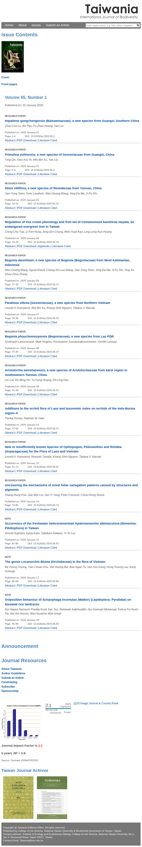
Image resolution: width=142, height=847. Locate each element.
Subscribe (8, 686)
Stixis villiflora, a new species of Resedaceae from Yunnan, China (53, 188)
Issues (36, 25)
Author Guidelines (13, 673)
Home (9, 25)
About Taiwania (11, 668)
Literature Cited (47, 140)
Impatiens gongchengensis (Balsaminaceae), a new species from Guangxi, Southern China (72, 121)
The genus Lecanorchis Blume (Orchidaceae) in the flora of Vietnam (55, 561)
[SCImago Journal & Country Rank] (96, 703)
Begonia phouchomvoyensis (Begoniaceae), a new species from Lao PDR (59, 336)
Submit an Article (57, 25)
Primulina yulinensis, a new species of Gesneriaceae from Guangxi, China (59, 154)
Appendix (44, 246)
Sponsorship (10, 690)
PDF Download (26, 140)
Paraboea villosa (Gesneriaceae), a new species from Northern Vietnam (57, 303)
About (22, 25)
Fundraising (9, 682)
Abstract (10, 140)
